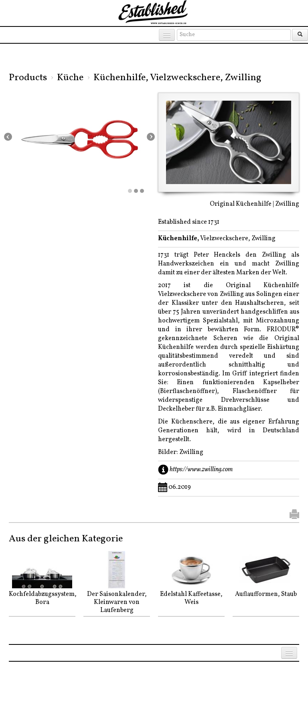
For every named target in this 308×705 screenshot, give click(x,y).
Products (28, 78)
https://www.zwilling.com (201, 469)
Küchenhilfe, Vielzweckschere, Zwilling (177, 78)
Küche (70, 78)
